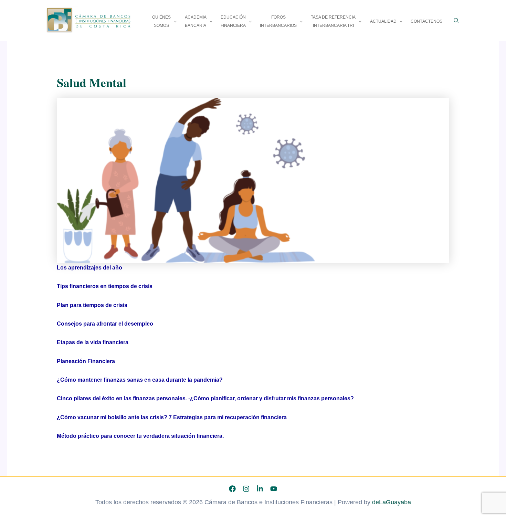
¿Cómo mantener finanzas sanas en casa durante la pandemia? (140, 380)
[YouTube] (273, 488)
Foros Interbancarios (278, 21)
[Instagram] (246, 488)
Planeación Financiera (86, 361)
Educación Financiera (233, 21)
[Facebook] (232, 488)
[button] (174, 21)
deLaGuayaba (391, 502)
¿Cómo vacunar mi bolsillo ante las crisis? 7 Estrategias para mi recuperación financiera (172, 417)
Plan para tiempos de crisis (92, 305)
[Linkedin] (259, 488)
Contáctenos (426, 21)
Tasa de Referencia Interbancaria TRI (333, 21)
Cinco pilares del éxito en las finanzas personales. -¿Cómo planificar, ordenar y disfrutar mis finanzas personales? (205, 398)
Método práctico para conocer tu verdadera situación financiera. (140, 436)
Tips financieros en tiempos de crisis (104, 286)
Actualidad (383, 21)
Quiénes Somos (161, 21)
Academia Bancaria (196, 21)
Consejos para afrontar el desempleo (105, 324)
